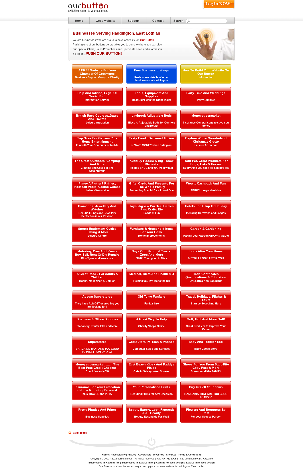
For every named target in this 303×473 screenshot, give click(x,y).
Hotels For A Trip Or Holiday (206, 206)
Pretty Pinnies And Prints (97, 409)
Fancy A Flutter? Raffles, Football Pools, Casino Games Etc (97, 187)
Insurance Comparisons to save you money (206, 124)
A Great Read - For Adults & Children (97, 275)
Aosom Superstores (97, 296)
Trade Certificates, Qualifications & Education (205, 275)
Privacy (132, 454)
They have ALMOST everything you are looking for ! (97, 305)
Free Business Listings (151, 70)
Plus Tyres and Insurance (97, 258)
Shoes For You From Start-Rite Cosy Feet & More (206, 366)
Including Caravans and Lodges (206, 213)
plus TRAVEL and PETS (97, 394)
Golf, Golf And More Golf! (206, 319)
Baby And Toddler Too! (206, 341)
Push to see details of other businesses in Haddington (151, 79)
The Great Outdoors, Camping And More (97, 162)
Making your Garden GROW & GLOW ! (206, 237)
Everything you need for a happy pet (206, 167)
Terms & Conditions (189, 454)
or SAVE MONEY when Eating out (151, 145)
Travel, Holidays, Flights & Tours (206, 298)
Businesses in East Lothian (137, 462)
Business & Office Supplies (97, 319)
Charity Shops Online (151, 326)
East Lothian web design (200, 462)
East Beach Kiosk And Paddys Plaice (151, 366)
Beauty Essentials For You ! (151, 416)
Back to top (80, 432)
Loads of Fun (152, 213)
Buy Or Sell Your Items (206, 387)
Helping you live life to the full (151, 281)
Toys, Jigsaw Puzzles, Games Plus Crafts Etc (151, 207)
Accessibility (118, 454)
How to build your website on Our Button (206, 72)
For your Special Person (206, 416)
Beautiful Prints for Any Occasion (151, 394)
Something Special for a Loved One (152, 190)
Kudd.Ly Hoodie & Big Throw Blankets (151, 162)
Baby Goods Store (205, 348)
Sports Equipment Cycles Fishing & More (97, 230)
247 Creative (206, 458)
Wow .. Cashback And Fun (206, 183)
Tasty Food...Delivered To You (151, 138)
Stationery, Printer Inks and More (97, 326)
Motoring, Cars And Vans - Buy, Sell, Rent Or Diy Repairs (97, 252)
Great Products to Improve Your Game (206, 328)
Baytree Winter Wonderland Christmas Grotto (206, 139)
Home (105, 454)
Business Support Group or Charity (97, 77)
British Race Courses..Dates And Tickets (97, 117)
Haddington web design (169, 462)
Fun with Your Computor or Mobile (97, 145)
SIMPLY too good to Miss (206, 190)
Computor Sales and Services (151, 348)
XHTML (166, 458)
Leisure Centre (97, 235)
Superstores (97, 341)
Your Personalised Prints (151, 387)
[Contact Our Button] (158, 20)
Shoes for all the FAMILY (206, 371)
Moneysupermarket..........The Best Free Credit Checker (97, 366)
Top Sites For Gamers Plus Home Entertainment (97, 139)
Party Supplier (206, 100)
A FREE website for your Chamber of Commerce (97, 72)
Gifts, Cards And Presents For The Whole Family (151, 185)
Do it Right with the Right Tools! (151, 100)
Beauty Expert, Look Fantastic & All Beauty (152, 411)
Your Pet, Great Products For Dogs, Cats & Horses (206, 162)
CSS (175, 458)
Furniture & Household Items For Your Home (151, 230)
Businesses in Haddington (104, 462)
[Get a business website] (105, 20)
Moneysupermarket (205, 115)
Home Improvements (151, 235)
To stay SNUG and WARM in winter (151, 167)
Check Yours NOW (97, 371)
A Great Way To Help (151, 319)
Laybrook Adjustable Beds (152, 115)
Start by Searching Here (206, 303)
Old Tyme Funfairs (151, 296)
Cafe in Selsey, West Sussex (151, 371)
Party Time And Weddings (205, 93)
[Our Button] (92, 11)
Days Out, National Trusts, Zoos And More (151, 252)
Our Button (147, 40)
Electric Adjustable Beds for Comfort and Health (151, 124)
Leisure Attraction (97, 122)
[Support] (134, 20)
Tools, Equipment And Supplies (151, 94)
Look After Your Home (205, 251)
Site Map (171, 454)
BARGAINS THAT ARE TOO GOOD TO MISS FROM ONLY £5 (97, 350)
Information (206, 77)
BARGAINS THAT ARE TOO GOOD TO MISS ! (206, 396)
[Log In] (219, 9)
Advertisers (144, 454)
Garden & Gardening (205, 228)
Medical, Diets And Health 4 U (151, 274)
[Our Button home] (78, 20)
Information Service (97, 100)
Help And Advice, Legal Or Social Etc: (97, 94)
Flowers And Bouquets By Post (206, 411)
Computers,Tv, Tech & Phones (151, 341)
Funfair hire (151, 303)
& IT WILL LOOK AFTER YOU (206, 258)
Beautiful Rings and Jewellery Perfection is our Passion (97, 215)
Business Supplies (97, 416)
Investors (158, 454)
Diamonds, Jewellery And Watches (97, 207)
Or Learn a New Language (206, 281)
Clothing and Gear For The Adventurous (97, 169)
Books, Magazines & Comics (97, 281)
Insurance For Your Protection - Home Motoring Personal (97, 388)
